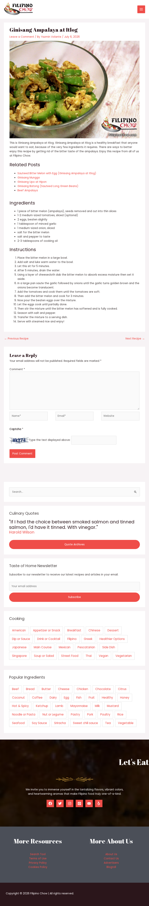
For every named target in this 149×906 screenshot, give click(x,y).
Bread (30, 689)
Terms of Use (38, 858)
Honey (124, 697)
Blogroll (111, 867)
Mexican (64, 647)
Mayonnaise (79, 706)
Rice (120, 714)
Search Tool (38, 854)
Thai (89, 656)
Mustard (113, 706)
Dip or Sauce (21, 639)
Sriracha (60, 723)
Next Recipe (135, 338)
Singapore (19, 656)
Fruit (92, 697)
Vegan (103, 656)
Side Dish (108, 647)
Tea (108, 723)
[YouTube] (89, 803)
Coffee (37, 697)
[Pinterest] (79, 803)
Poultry (105, 714)
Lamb (59, 706)
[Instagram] (69, 803)
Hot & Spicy (20, 706)
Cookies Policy (37, 867)
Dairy (53, 697)
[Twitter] (60, 803)
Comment (17, 369)
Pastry (75, 714)
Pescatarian (86, 647)
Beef (15, 689)
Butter (46, 689)
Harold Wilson (21, 532)
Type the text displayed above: (49, 440)
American (19, 630)
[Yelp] (98, 803)
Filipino (72, 639)
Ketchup (42, 706)
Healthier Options (112, 639)
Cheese (63, 689)
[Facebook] (50, 803)
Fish (78, 697)
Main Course (43, 647)
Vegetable (125, 723)
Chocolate (103, 689)
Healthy (107, 697)
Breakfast (74, 630)
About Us (111, 854)
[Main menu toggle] (141, 9)
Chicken (82, 689)
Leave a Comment (22, 37)
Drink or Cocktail (48, 639)
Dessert (113, 630)
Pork (90, 714)
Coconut (18, 697)
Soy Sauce (39, 723)
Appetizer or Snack (46, 630)
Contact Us (111, 858)
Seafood (18, 723)
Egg (66, 697)
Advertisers (111, 863)
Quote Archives (74, 544)
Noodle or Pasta (23, 714)
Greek (88, 639)
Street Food (69, 656)
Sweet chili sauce (85, 723)
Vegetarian (123, 656)
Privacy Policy (38, 863)
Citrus (122, 689)
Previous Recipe (16, 338)
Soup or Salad (44, 656)
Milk (97, 706)
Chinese (94, 630)
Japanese (19, 647)
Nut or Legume (53, 714)
